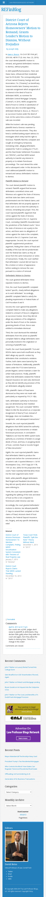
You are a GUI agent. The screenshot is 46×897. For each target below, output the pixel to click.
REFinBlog (11, 9)
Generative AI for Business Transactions (20, 779)
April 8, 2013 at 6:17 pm (18, 627)
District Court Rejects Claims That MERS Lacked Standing (13, 570)
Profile (10, 876)
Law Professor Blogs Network (21, 2)
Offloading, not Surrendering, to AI (17, 774)
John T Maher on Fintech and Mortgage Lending (22, 682)
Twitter (10, 871)
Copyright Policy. (27, 891)
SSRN (9, 879)
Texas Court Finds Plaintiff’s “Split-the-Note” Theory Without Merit (30, 538)
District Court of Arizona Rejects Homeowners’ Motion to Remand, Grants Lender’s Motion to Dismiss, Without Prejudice (23, 32)
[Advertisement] (24, 599)
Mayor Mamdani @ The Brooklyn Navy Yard (21, 756)
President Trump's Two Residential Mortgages (22, 761)
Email (10, 874)
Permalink (11, 619)
